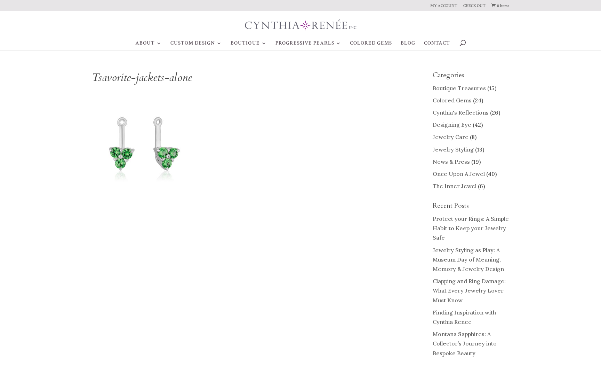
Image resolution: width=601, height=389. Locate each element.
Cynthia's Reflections (461, 112)
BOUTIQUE (245, 43)
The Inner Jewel (454, 185)
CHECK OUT (474, 6)
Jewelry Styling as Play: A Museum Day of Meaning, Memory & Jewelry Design (468, 259)
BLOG (408, 43)
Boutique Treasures (459, 88)
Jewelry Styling (453, 149)
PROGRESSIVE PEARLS (304, 43)
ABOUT (145, 43)
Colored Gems (452, 100)
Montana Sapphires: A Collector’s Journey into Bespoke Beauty (465, 343)
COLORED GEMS (371, 43)
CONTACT (437, 43)
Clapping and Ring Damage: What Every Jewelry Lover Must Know (469, 290)
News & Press (451, 161)
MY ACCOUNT (443, 6)
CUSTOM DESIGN (192, 43)
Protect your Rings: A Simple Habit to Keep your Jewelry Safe (471, 228)
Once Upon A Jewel (459, 173)
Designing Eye (452, 124)
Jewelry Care (450, 136)
